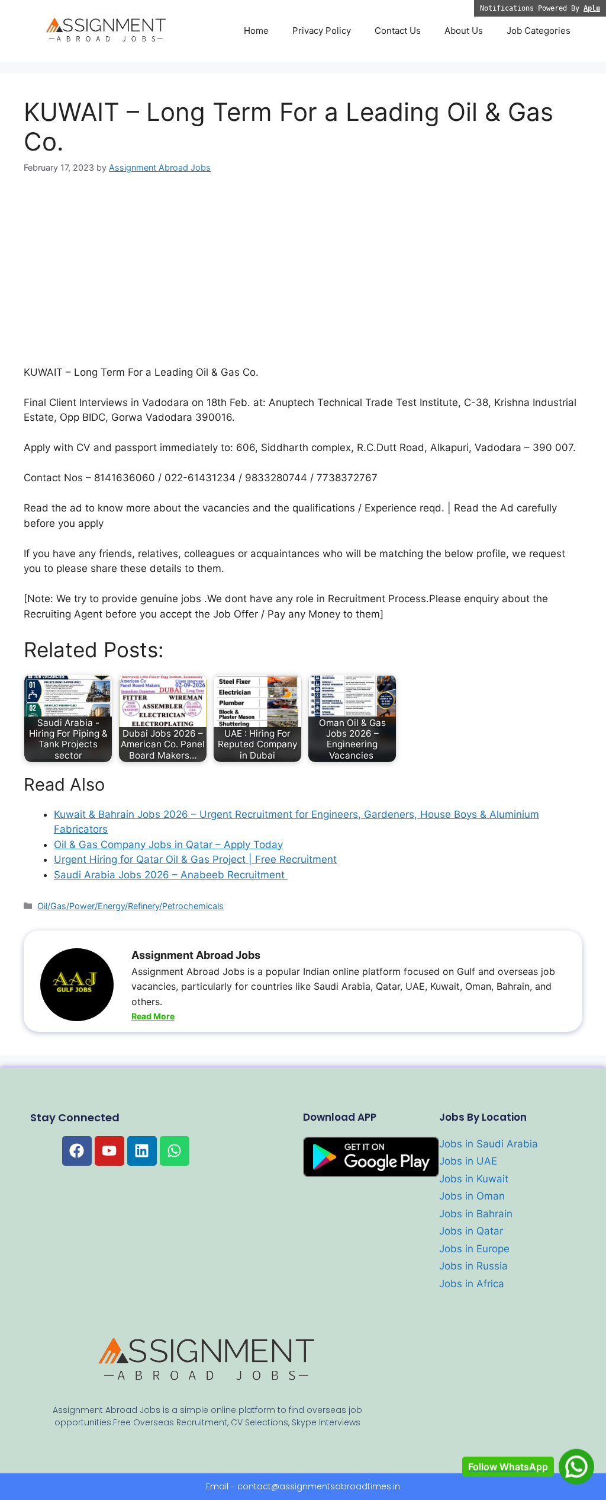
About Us (463, 30)
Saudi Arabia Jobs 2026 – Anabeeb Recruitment (171, 875)
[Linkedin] (142, 1151)
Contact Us (398, 30)
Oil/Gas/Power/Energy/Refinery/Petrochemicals (130, 906)
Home (256, 30)
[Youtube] (109, 1151)
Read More (153, 1016)
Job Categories (538, 30)
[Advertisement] (303, 277)
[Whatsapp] (174, 1151)
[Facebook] (77, 1151)
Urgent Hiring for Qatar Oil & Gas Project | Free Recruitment (195, 859)
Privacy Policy (321, 30)
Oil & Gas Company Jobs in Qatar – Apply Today (168, 844)
